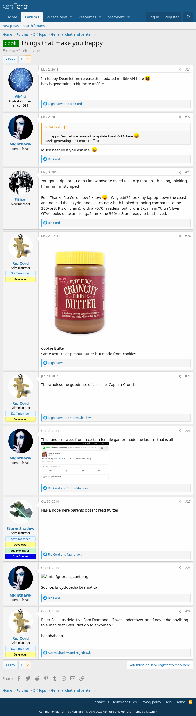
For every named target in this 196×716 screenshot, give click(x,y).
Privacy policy (150, 702)
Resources (87, 16)
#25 (188, 376)
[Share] (180, 70)
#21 (188, 69)
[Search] (188, 17)
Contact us (101, 702)
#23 (188, 172)
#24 (188, 236)
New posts (11, 25)
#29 (188, 611)
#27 (188, 501)
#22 (188, 117)
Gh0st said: (52, 127)
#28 (188, 568)
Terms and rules (125, 702)
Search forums (34, 25)
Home (11, 16)
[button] (71, 17)
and (65, 104)
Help (168, 702)
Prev (11, 59)
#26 (188, 431)
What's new (57, 16)
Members (116, 16)
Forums (32, 16)
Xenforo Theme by (139, 711)
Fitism (21, 199)
